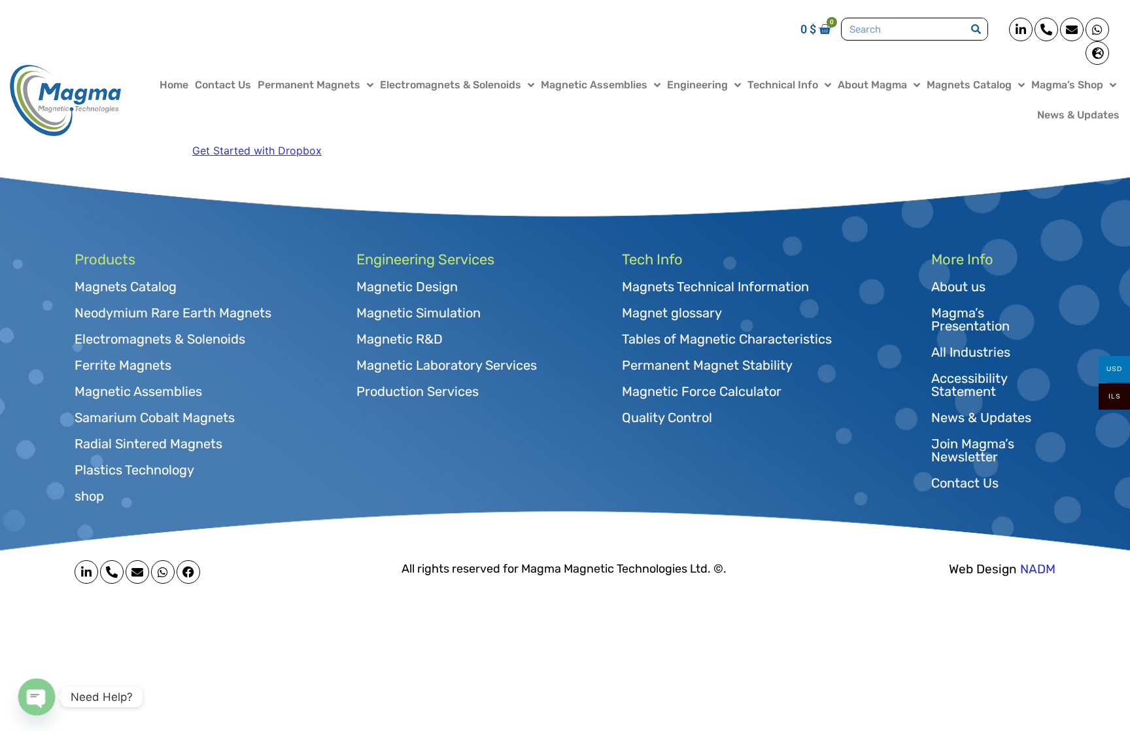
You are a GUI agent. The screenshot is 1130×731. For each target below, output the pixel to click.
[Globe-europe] (1097, 53)
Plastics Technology (134, 470)
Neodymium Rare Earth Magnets (173, 313)
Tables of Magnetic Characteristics (727, 339)
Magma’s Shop (1067, 85)
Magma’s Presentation (970, 319)
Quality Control (667, 417)
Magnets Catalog (969, 85)
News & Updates (1078, 115)
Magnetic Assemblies (594, 85)
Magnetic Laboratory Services (446, 365)
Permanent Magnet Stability (707, 365)
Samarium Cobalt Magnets (155, 417)
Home (174, 85)
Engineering (697, 85)
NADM (1037, 569)
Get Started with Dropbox (257, 150)
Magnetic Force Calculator (701, 391)
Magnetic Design (407, 286)
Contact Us (223, 85)
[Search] (976, 29)
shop (89, 496)
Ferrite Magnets (123, 365)
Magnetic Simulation (418, 313)
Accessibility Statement (969, 384)
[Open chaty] (36, 696)
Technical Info (782, 85)
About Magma (872, 85)
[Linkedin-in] (1021, 29)
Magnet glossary (672, 313)
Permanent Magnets (309, 85)
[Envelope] (1072, 29)
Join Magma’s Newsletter (972, 450)
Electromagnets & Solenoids (450, 85)
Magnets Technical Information (715, 286)
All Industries (970, 352)
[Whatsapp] (1097, 29)
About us (958, 286)
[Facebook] (188, 572)
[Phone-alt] (1046, 29)
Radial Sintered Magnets (148, 444)
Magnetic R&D (399, 339)
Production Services (417, 391)
